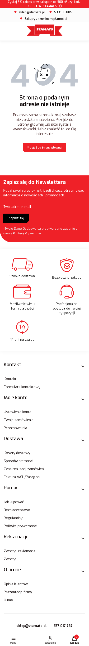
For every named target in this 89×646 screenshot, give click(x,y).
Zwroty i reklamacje (19, 551)
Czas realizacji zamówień (24, 469)
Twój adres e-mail (17, 207)
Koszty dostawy (17, 453)
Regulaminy (13, 518)
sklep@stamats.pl (32, 12)
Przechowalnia (15, 428)
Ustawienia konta (17, 412)
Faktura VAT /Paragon (22, 477)
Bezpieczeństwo (17, 510)
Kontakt (10, 379)
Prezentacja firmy (18, 592)
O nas (8, 600)
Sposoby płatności (18, 461)
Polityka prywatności (20, 526)
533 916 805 (63, 12)
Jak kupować (14, 502)
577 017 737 (63, 626)
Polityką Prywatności (27, 233)
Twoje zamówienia (18, 420)
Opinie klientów (16, 584)
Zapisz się (16, 218)
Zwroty (10, 559)
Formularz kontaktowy (22, 387)
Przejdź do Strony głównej (44, 147)
